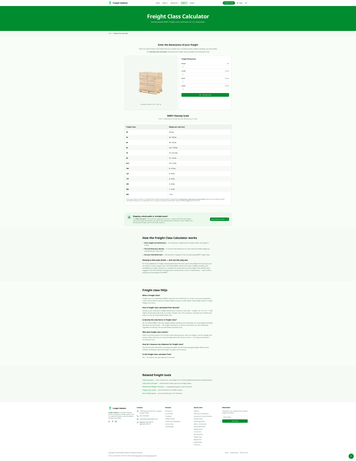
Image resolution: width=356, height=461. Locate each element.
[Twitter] (109, 421)
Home (158, 3)
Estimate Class (206, 95)
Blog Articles (198, 439)
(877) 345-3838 (144, 416)
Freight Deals (198, 442)
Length (183, 71)
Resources (174, 3)
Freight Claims (198, 419)
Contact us (197, 445)
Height (183, 85)
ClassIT (188, 200)
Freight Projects (170, 419)
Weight (183, 63)
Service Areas (169, 424)
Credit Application (199, 421)
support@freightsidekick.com (149, 419)
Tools (183, 3)
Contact (192, 3)
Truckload (168, 416)
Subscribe (235, 421)
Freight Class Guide (149, 390)
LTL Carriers (197, 432)
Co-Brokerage (169, 426)
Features (196, 411)
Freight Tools (198, 437)
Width (183, 78)
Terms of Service (149, 456)
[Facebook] (112, 421)
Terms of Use (244, 452)
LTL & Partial (169, 413)
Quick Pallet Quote (199, 426)
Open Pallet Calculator (218, 219)
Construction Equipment (172, 421)
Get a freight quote (149, 393)
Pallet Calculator (148, 380)
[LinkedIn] (116, 421)
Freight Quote (229, 3)
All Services (168, 411)
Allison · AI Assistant (200, 424)
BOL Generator (198, 434)
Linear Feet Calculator (150, 383)
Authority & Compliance (201, 413)
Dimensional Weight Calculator (153, 387)
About (164, 3)
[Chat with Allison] (351, 456)
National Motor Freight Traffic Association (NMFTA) (193, 199)
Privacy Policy (234, 452)
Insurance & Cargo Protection (203, 416)
